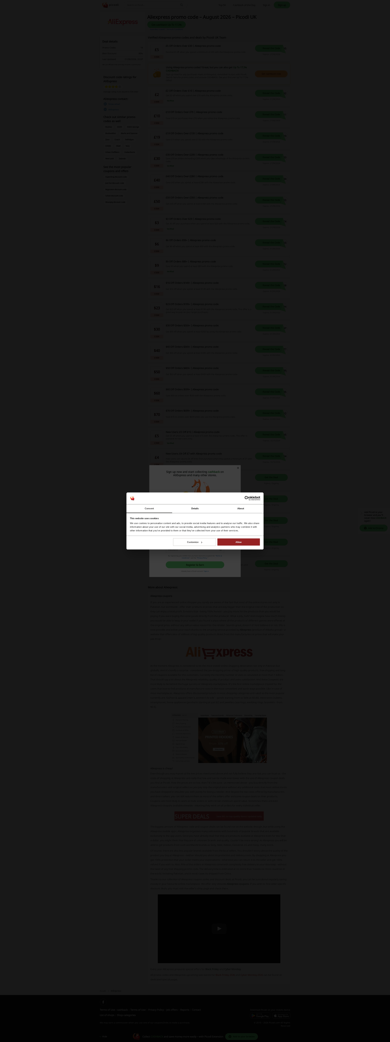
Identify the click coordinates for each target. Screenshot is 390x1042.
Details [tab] (195, 508)
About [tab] (240, 508)
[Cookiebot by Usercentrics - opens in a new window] (247, 498)
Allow (239, 542)
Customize (193, 542)
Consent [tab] (149, 508)
